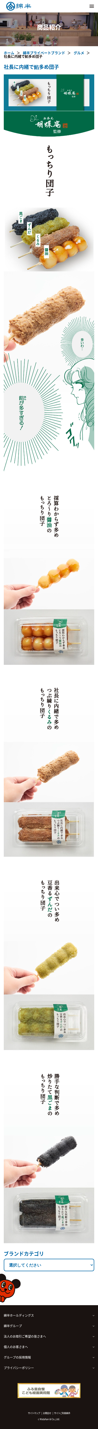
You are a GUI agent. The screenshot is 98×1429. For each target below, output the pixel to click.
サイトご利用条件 (62, 1413)
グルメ (79, 53)
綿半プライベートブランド (44, 53)
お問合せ (47, 1413)
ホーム (9, 53)
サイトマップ (34, 1413)
